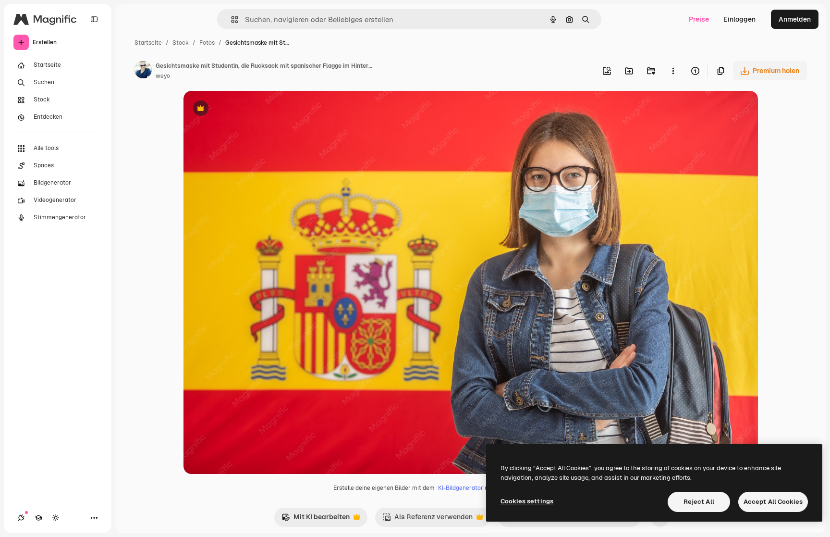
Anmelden (795, 19)
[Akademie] (38, 517)
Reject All (699, 502)
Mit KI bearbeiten (315, 519)
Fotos (207, 43)
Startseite (148, 43)
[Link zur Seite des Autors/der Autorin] (143, 71)
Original (245, 109)
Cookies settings (526, 501)
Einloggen (739, 19)
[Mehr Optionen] (673, 70)
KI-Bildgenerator (460, 488)
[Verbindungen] (21, 517)
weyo (163, 76)
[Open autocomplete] (231, 19)
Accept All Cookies (773, 502)
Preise (699, 19)
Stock (180, 43)
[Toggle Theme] (55, 517)
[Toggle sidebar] (94, 19)
